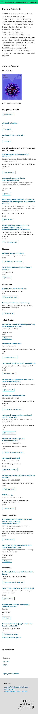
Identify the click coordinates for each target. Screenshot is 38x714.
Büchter (7, 561)
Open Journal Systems (11, 674)
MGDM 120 (8, 114)
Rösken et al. (9, 313)
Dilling (7, 194)
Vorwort (8, 141)
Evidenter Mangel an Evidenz (13, 253)
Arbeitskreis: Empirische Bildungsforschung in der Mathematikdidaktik (18, 326)
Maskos (7, 338)
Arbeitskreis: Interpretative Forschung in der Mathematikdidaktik (17, 380)
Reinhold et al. (9, 433)
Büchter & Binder (10, 470)
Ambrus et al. (9, 489)
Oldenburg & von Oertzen (13, 261)
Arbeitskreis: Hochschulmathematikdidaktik (19, 363)
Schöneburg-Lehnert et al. (13, 409)
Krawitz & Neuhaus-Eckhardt (14, 452)
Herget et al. (9, 599)
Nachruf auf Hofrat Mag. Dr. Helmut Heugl (18, 588)
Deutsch (6, 662)
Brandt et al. (9, 390)
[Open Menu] (2, 2)
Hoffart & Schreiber (11, 634)
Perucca (7, 278)
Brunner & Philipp (11, 297)
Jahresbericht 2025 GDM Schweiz (14, 289)
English (5, 665)
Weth (7, 618)
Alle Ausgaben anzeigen (10, 637)
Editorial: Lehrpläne (9, 123)
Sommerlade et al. (11, 242)
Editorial (8, 129)
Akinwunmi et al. (10, 357)
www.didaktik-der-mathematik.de (16, 691)
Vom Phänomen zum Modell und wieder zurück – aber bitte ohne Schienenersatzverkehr (17, 523)
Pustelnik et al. (9, 374)
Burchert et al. (9, 508)
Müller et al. (9, 220)
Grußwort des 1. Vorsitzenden (13, 135)
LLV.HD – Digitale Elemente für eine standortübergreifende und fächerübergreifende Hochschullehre (16, 227)
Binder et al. (9, 539)
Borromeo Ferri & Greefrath (14, 582)
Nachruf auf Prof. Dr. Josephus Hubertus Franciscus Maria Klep (17, 625)
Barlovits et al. (9, 172)
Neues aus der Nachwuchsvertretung (15, 303)
